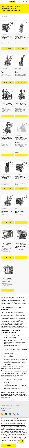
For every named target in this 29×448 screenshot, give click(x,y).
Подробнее (21, 155)
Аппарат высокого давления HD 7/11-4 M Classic (6, 211)
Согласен (9, 445)
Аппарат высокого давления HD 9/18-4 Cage (6, 245)
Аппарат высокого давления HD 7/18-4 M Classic (20, 105)
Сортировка (4, 16)
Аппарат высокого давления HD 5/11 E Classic (20, 71)
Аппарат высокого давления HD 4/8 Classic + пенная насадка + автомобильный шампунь (21, 140)
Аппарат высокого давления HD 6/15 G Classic (20, 177)
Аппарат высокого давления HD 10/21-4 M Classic (7, 71)
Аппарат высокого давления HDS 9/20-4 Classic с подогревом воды (20, 245)
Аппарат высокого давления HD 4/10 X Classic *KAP (6, 177)
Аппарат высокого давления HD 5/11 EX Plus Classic (20, 37)
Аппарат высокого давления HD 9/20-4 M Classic (6, 138)
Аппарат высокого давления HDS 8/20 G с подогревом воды (7, 280)
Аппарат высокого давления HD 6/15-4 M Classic (6, 105)
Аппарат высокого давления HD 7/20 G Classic (6, 37)
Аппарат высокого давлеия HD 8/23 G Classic (20, 211)
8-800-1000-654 (6, 409)
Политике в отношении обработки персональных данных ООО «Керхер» (14, 434)
